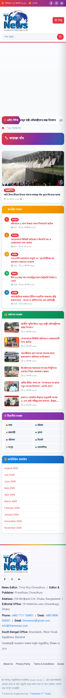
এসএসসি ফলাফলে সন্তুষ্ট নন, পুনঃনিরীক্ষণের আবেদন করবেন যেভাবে (32, 260)
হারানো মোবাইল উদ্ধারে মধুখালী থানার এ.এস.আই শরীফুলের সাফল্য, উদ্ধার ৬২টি (39, 400)
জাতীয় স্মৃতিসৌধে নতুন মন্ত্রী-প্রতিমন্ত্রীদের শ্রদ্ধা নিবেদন (40, 325)
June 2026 (10, 481)
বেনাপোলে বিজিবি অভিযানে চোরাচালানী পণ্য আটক (40, 340)
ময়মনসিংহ (42, 447)
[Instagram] (56, 3)
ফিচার (14, 273)
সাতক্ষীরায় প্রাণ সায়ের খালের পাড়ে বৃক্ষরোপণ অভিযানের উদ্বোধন (38, 355)
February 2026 (12, 508)
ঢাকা (10, 425)
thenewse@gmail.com (36, 620)
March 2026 (10, 501)
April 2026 (9, 494)
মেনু (60, 20)
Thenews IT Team (40, 693)
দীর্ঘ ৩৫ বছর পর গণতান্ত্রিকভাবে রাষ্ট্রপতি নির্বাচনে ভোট (34, 279)
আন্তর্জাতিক (9, 190)
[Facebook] (51, 3)
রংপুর (10, 447)
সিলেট (40, 439)
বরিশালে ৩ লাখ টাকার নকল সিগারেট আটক (32, 224)
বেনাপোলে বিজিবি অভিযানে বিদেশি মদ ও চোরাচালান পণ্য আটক (31, 241)
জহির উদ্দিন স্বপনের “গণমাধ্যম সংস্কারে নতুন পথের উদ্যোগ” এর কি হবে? (40, 384)
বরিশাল (11, 439)
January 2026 (11, 514)
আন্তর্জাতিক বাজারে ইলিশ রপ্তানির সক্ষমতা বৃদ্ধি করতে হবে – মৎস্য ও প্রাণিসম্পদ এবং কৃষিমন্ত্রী (33, 298)
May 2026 (9, 488)
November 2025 (12, 527)
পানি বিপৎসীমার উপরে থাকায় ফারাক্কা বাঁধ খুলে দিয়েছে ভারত (32, 195)
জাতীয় (14, 254)
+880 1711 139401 (22, 615)
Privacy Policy (23, 664)
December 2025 (13, 521)
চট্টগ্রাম (40, 425)
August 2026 (11, 468)
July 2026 (9, 474)
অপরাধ (14, 220)
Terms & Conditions (44, 664)
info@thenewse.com (15, 625)
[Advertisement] (33, 81)
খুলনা (40, 432)
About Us (8, 664)
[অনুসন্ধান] (60, 36)
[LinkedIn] (61, 3)
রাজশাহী (11, 432)
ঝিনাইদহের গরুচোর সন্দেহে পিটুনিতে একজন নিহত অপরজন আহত (39, 370)
